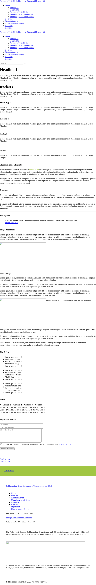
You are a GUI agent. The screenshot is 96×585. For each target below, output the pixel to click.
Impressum (15, 507)
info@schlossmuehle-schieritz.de (19, 517)
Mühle (13, 493)
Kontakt (14, 504)
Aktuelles (15, 502)
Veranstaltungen (17, 498)
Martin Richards (11, 223)
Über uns (14, 495)
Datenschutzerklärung (19, 509)
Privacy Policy (65, 444)
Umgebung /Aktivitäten (20, 500)
